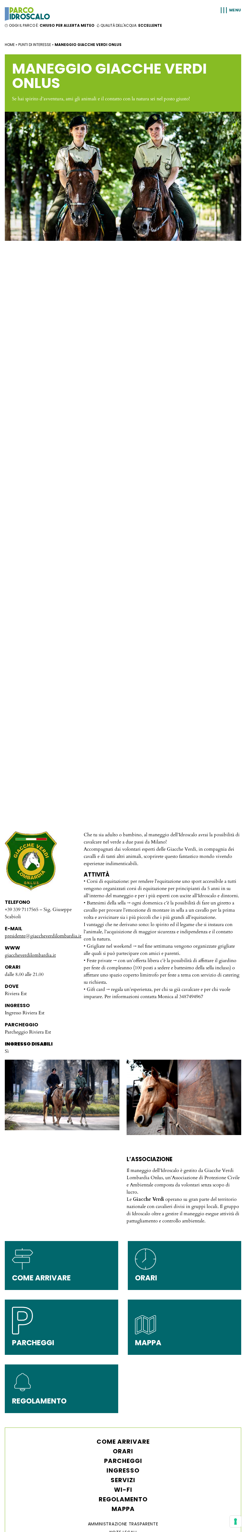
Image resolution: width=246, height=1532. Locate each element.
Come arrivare (123, 1441)
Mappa (123, 1509)
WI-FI (123, 1489)
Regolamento (123, 1499)
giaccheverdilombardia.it (30, 955)
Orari (123, 1451)
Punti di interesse (34, 44)
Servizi (123, 1480)
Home (10, 44)
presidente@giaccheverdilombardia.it (43, 936)
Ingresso (123, 1470)
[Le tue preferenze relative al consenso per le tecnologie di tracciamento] (235, 1521)
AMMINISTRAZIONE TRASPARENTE (123, 1524)
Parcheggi (123, 1461)
